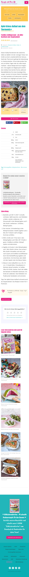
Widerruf (9, 562)
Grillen (13, 14)
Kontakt (6, 556)
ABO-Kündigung (19, 562)
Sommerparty (17, 18)
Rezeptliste (22, 546)
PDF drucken (15, 118)
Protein (10, 18)
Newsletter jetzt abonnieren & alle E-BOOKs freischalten (14, 202)
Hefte (15, 546)
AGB (12, 559)
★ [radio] (7, 312)
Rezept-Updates (7, 546)
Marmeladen (21, 14)
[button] (26, 2)
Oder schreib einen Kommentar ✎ (14, 317)
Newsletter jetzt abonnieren (14, 537)
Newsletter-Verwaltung (21, 559)
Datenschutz (5, 559)
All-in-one (7, 14)
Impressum (22, 556)
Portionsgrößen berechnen (14, 552)
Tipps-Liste (21, 549)
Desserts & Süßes (12, 45)
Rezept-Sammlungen (10, 549)
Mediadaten (14, 556)
